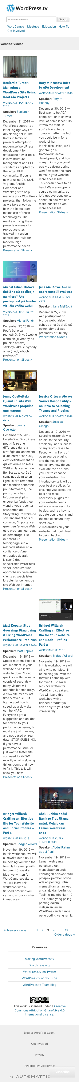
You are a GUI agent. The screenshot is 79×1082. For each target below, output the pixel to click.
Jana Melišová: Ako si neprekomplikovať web (55, 289)
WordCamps (15, 26)
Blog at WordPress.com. (39, 1032)
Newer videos (15, 930)
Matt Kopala (25, 651)
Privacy (39, 1054)
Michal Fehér (25, 320)
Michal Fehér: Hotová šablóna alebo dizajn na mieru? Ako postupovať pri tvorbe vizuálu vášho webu (19, 296)
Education (49, 26)
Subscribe (62, 1072)
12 (66, 930)
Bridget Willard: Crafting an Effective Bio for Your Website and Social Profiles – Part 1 (18, 823)
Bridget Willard (62, 655)
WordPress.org (39, 965)
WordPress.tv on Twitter (39, 972)
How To (64, 26)
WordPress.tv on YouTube (39, 978)
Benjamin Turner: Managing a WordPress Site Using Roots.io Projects (19, 89)
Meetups (33, 26)
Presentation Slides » (17, 250)
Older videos (64, 934)
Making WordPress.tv (39, 959)
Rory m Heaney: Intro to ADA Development (54, 85)
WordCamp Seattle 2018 (55, 93)
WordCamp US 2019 (52, 650)
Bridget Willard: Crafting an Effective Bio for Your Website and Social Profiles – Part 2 (54, 635)
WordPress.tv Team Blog (39, 984)
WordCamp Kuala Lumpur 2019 (51, 840)
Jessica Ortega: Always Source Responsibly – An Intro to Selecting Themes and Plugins (55, 403)
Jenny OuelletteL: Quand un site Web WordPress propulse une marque (18, 403)
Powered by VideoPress (39, 1065)
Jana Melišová (62, 306)
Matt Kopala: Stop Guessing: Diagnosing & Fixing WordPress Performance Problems (20, 632)
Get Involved (16, 30)
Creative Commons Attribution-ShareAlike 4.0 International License (40, 1010)
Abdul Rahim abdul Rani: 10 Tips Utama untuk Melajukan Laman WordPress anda (53, 823)
